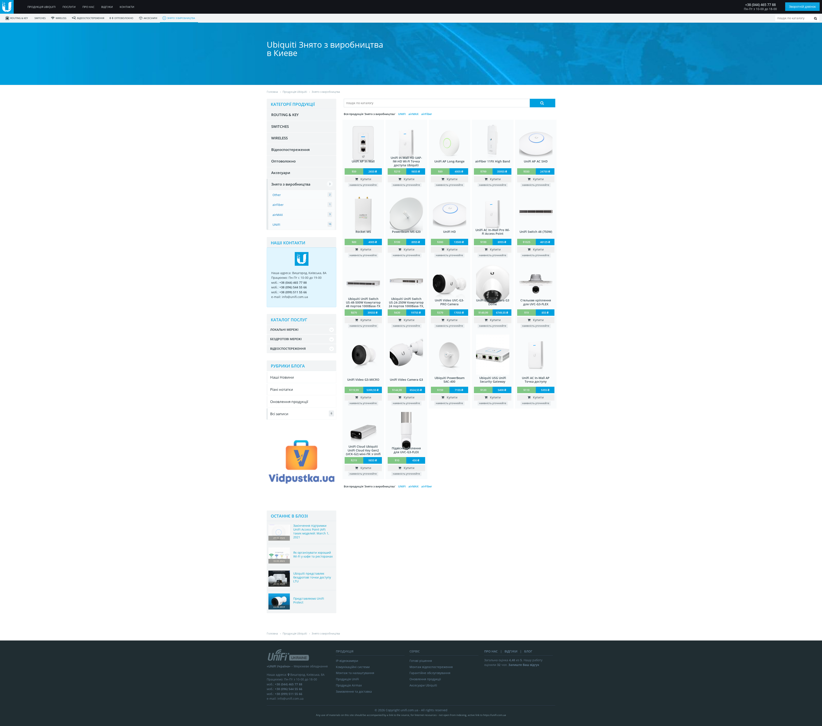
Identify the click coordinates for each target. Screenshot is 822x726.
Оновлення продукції (289, 401)
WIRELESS (61, 18)
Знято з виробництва (181, 18)
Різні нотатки (281, 389)
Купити (364, 179)
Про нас (88, 7)
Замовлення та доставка (354, 691)
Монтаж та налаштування (355, 673)
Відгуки (107, 7)
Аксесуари (150, 18)
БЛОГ (528, 651)
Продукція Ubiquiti (41, 7)
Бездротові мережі (286, 339)
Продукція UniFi (347, 679)
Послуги (69, 7)
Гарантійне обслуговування (430, 673)
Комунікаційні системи (353, 667)
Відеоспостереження (90, 18)
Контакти (127, 7)
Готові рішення (421, 661)
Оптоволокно (123, 18)
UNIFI (402, 114)
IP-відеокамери (347, 661)
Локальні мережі (284, 330)
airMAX (413, 114)
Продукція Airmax (349, 685)
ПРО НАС (491, 651)
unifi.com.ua (409, 710)
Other (277, 195)
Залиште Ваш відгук (523, 665)
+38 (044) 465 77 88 (760, 5)
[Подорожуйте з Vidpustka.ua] (301, 501)
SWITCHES (40, 18)
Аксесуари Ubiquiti (423, 685)
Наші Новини (282, 377)
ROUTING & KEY (19, 18)
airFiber (426, 114)
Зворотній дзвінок (802, 6)
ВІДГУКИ (511, 651)
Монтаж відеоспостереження (431, 667)
